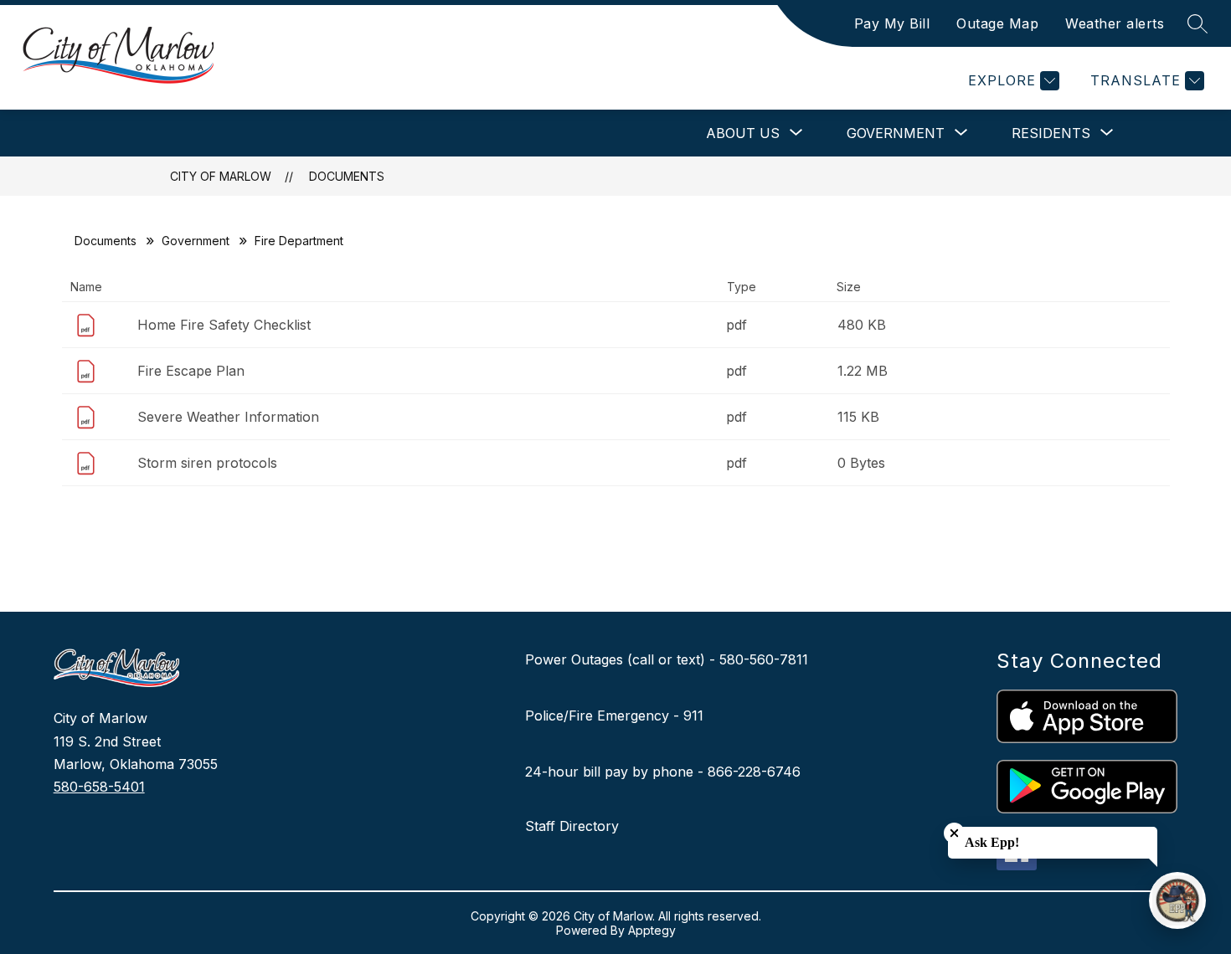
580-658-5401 (99, 786)
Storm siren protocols (207, 462)
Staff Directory (572, 826)
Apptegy (652, 930)
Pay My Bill (892, 23)
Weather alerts (1114, 23)
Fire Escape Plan (191, 370)
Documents (346, 176)
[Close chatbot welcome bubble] (954, 833)
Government (195, 240)
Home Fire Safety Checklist (224, 324)
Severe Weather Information (228, 416)
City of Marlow (220, 176)
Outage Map (997, 23)
